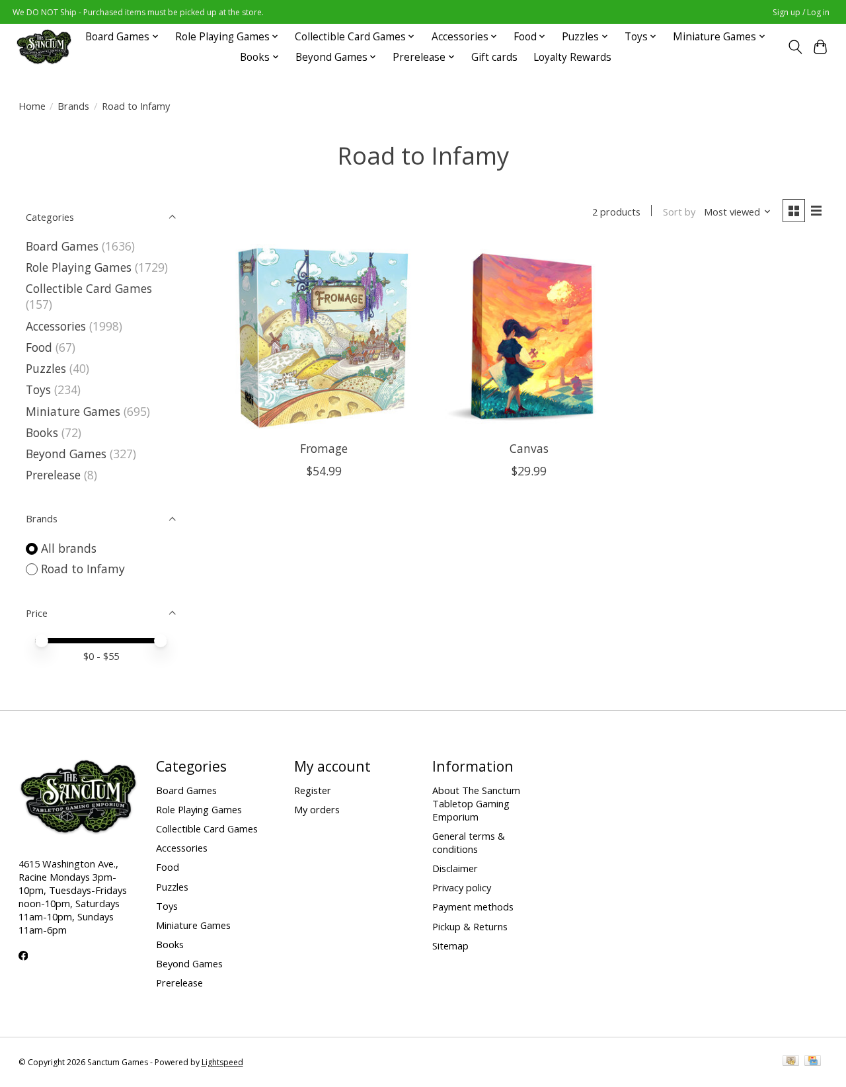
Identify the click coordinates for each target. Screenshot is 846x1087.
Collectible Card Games (89, 288)
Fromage (324, 448)
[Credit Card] (812, 1061)
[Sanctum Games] (44, 46)
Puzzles (46, 368)
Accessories (56, 326)
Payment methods (473, 906)
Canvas (529, 448)
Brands (73, 105)
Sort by (679, 211)
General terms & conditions (468, 842)
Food (39, 347)
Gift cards (494, 57)
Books (42, 432)
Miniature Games (73, 411)
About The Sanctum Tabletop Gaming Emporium (476, 803)
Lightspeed (222, 1062)
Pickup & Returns (470, 926)
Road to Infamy (83, 569)
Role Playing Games (79, 267)
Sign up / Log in (801, 12)
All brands (68, 548)
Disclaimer (455, 868)
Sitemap (450, 945)
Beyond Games (66, 454)
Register (312, 790)
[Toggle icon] (794, 47)
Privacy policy (461, 887)
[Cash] (791, 1061)
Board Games (62, 246)
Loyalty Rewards (572, 57)
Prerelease (53, 475)
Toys (38, 389)
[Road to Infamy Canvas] (529, 337)
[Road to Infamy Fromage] (324, 337)
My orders (317, 809)
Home (32, 105)
